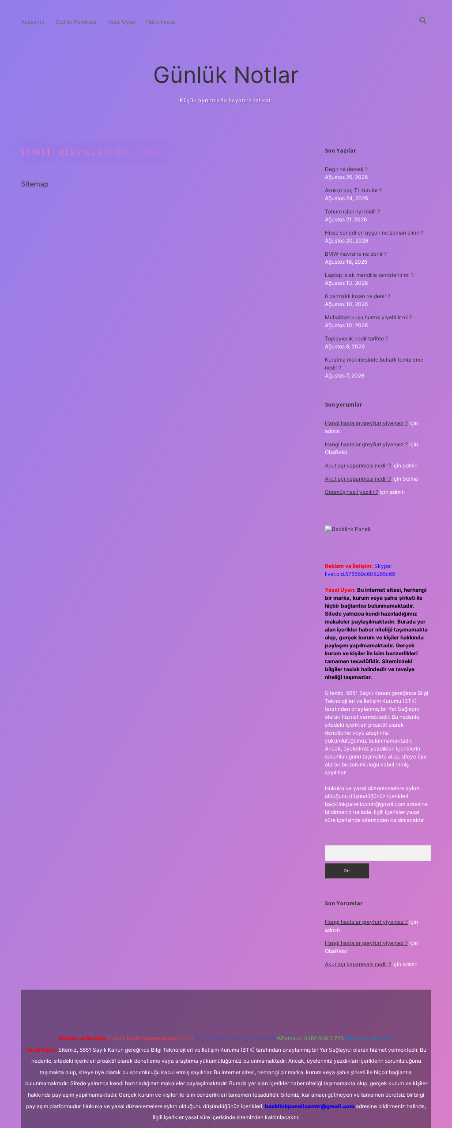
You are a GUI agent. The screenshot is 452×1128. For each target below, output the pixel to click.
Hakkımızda (161, 22)
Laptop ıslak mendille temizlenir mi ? (369, 275)
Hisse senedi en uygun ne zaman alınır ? (374, 232)
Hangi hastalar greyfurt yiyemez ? (366, 423)
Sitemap (35, 183)
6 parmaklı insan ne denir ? (357, 296)
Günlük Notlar (226, 74)
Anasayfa (33, 22)
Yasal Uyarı (121, 22)
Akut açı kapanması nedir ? (358, 465)
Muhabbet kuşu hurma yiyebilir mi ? (368, 317)
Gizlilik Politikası (76, 22)
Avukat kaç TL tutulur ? (353, 190)
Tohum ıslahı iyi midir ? (352, 211)
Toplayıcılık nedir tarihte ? (356, 338)
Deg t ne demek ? (346, 169)
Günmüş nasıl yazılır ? (351, 492)
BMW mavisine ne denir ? (356, 253)
